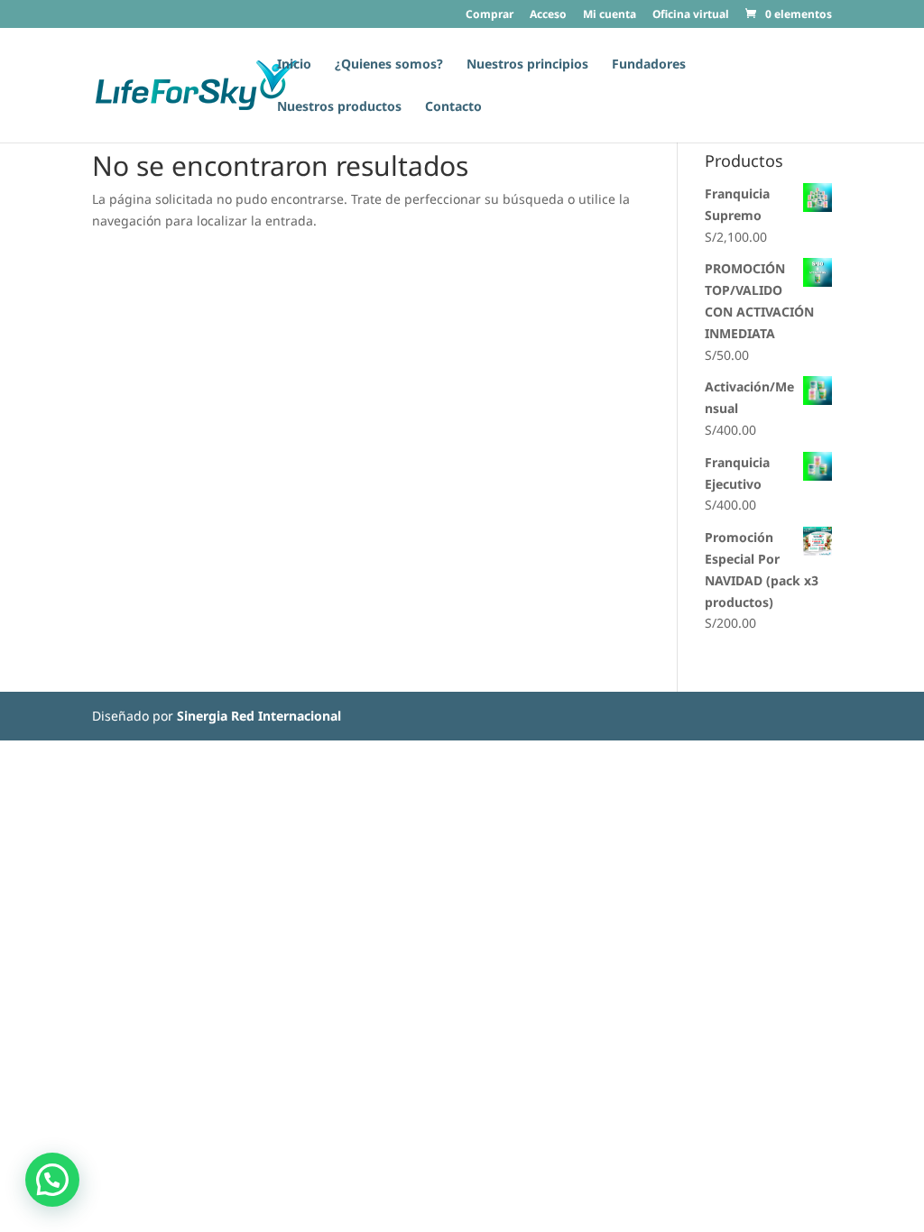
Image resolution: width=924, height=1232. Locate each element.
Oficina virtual (690, 15)
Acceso (548, 15)
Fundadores (649, 65)
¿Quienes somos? (389, 65)
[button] (52, 1180)
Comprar (489, 15)
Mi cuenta (609, 15)
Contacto (453, 107)
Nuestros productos (339, 107)
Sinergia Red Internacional (259, 715)
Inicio (294, 65)
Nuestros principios (527, 65)
